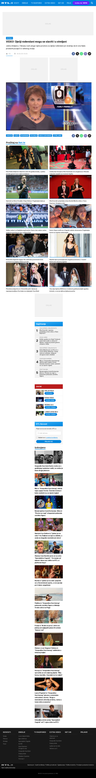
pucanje (34, 135)
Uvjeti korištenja (40, 765)
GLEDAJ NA (78, 3)
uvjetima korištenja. (52, 437)
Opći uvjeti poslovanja (8, 767)
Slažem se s (48, 437)
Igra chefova (22, 739)
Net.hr (21, 142)
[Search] (92, 3)
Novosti (15, 3)
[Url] (89, 53)
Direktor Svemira (23, 756)
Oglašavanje (61, 765)
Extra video (50, 3)
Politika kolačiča (71, 765)
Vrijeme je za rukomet (54, 737)
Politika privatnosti (51, 765)
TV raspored (36, 3)
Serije (5, 736)
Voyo (4, 744)
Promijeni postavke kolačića (85, 765)
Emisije (25, 3)
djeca (16, 135)
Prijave (70, 3)
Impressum (30, 765)
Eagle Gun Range (45, 135)
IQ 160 (20, 744)
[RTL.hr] (7, 3)
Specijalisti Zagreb (24, 741)
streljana (57, 135)
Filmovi (5, 739)
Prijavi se (49, 441)
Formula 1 (21, 759)
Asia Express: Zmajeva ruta (22, 747)
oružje (9, 135)
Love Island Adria (24, 736)
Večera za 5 (53, 748)
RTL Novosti (41, 424)
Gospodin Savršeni (24, 751)
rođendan (24, 135)
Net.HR (61, 3)
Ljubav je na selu (55, 746)
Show (39, 387)
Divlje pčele (22, 753)
